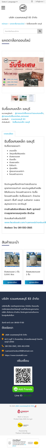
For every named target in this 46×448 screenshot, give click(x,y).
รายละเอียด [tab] (8, 133)
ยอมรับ (36, 443)
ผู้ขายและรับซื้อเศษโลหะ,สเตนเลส (15, 116)
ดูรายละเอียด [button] (12, 282)
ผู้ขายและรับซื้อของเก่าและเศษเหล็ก (29, 113)
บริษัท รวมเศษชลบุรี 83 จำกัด (24, 406)
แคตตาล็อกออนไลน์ (17, 23)
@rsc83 (27, 395)
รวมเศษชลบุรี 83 (18, 119)
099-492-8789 (23, 346)
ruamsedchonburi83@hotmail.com (19, 351)
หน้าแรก (5, 23)
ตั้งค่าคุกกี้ (30, 443)
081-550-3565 (10, 346)
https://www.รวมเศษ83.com (16, 355)
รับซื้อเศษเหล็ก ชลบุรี (21, 122)
